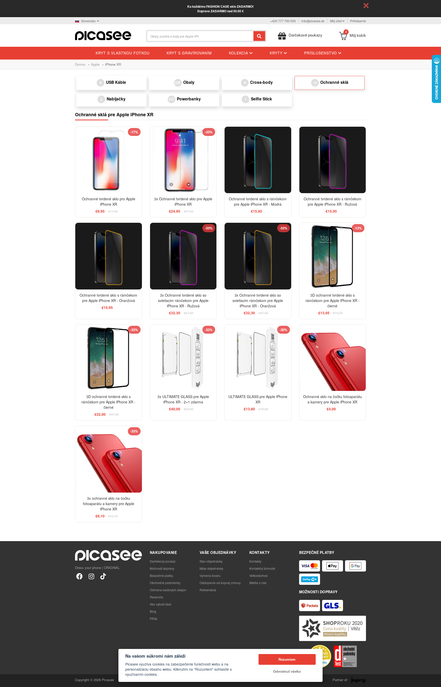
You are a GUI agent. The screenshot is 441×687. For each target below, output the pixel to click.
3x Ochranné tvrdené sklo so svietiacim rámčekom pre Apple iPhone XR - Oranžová (257, 300)
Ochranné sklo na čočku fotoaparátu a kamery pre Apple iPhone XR (332, 399)
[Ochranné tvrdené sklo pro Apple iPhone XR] (108, 160)
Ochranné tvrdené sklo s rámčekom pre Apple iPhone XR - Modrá (258, 201)
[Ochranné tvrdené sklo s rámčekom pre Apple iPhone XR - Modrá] (258, 160)
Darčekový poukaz (163, 561)
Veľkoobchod (258, 575)
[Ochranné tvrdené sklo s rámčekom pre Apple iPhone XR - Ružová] (332, 160)
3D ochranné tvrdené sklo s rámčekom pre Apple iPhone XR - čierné (332, 300)
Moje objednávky (211, 568)
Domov (80, 64)
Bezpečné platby (161, 575)
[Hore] (7, 680)
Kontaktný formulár (262, 568)
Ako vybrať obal (160, 604)
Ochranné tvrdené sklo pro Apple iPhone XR (108, 201)
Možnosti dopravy (162, 568)
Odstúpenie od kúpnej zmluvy (220, 582)
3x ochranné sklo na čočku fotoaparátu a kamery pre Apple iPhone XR (108, 503)
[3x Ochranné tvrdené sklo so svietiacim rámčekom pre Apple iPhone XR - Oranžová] (258, 256)
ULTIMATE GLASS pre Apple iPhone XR (257, 399)
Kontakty (255, 561)
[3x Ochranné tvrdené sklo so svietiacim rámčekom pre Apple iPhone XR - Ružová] (183, 256)
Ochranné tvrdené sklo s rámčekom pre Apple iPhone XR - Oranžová (108, 298)
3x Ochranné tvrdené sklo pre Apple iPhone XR (183, 201)
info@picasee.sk (312, 21)
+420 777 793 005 (283, 21)
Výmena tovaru (210, 575)
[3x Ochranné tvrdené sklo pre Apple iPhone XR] (183, 160)
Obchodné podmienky (165, 582)
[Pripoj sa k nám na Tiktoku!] (103, 576)
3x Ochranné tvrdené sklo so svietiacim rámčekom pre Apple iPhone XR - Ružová (183, 300)
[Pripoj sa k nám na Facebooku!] (79, 576)
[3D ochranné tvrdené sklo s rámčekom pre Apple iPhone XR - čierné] (332, 256)
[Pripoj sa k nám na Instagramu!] (91, 576)
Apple (95, 64)
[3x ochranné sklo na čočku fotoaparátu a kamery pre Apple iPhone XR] (108, 459)
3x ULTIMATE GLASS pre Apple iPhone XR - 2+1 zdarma (183, 399)
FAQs (153, 618)
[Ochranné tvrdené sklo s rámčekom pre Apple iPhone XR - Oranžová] (108, 256)
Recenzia (156, 597)
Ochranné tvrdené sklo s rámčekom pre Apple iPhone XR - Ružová (332, 201)
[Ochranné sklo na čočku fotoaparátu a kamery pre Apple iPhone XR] (332, 357)
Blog (153, 611)
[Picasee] (103, 35)
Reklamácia (208, 590)
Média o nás (257, 582)
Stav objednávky (211, 561)
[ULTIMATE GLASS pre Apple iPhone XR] (258, 357)
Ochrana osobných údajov (168, 590)
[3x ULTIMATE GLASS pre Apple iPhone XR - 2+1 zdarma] (183, 357)
